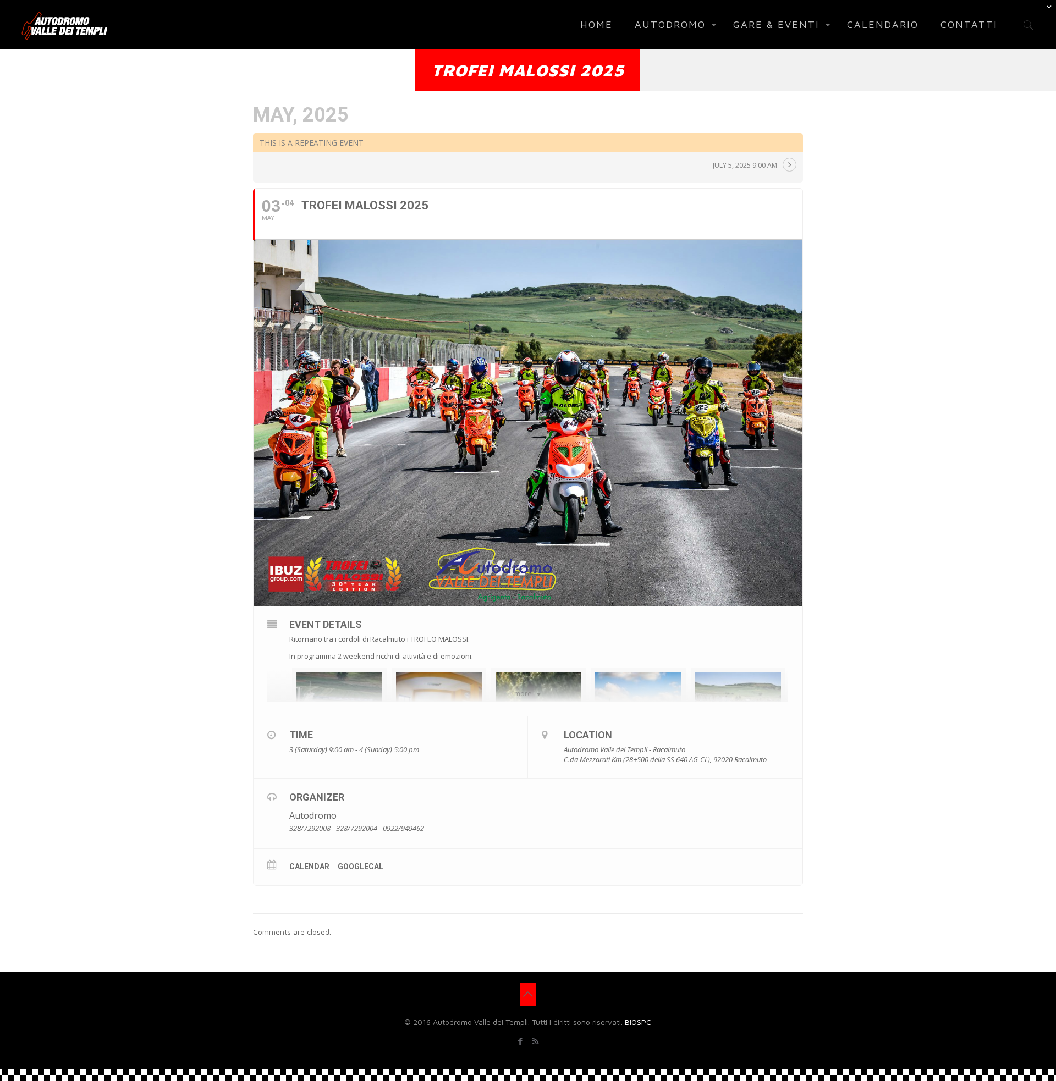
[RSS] (535, 1041)
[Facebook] (520, 1041)
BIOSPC (638, 1022)
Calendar (309, 866)
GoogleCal (360, 866)
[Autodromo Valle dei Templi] (64, 24)
